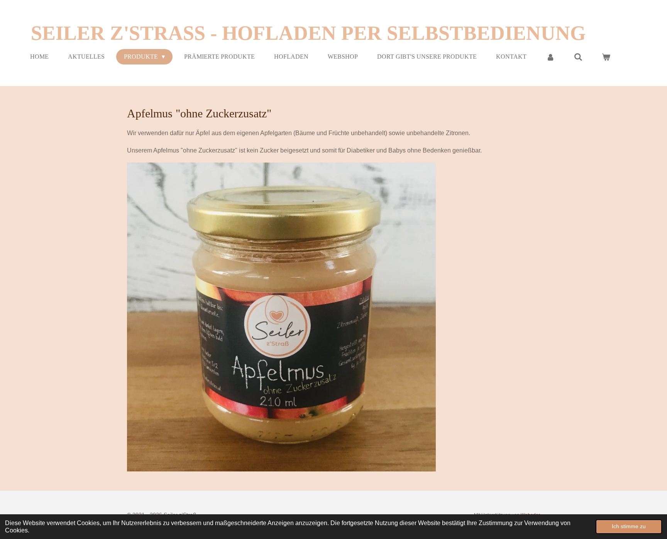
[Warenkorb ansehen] (606, 57)
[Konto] (550, 57)
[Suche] (578, 57)
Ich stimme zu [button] (629, 526)
